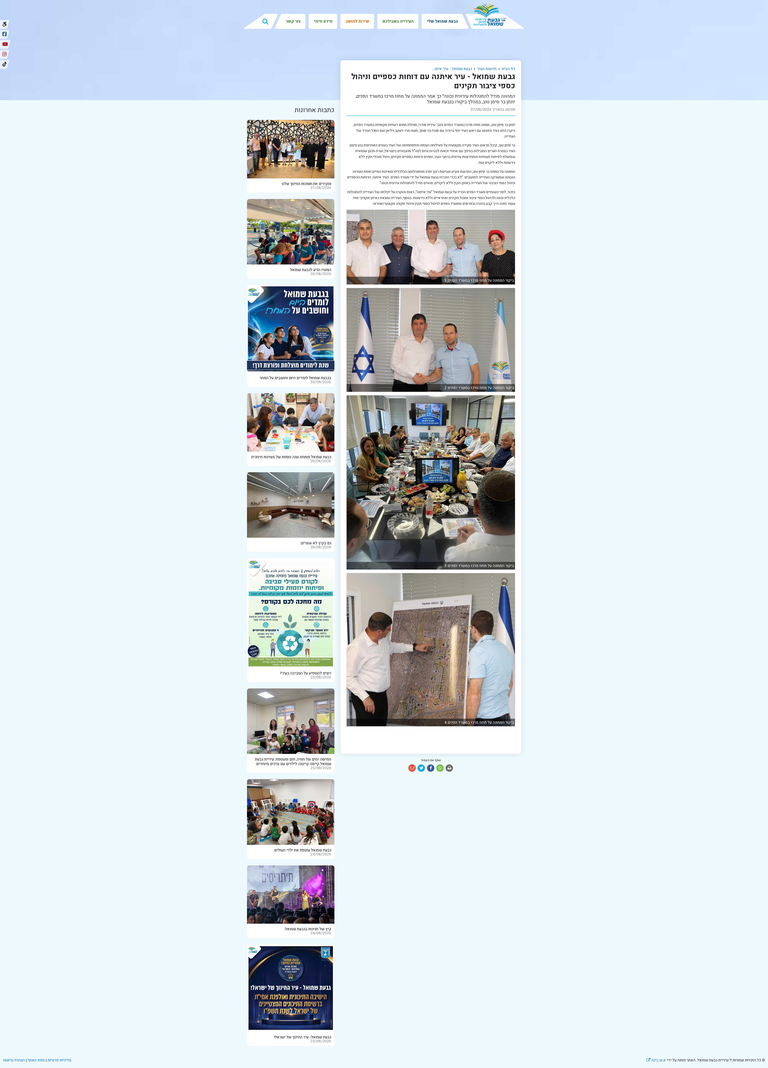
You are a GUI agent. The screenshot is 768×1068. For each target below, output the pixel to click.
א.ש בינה (656, 1060)
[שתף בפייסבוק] (430, 768)
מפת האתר (36, 1060)
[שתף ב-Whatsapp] (440, 768)
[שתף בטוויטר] (421, 768)
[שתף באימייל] (412, 768)
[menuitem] (442, 21)
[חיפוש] (265, 21)
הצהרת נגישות (14, 1060)
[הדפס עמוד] (449, 768)
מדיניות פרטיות (59, 1060)
